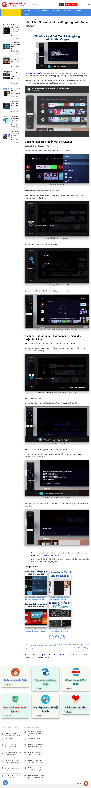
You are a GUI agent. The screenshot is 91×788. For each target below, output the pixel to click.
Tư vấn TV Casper (31, 19)
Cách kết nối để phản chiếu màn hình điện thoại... (15, 91)
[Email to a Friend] (57, 637)
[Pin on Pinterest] (60, 637)
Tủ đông (78, 10)
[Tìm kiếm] (61, 4)
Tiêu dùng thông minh (33, 655)
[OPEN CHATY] (86, 783)
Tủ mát (27, 14)
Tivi (36, 10)
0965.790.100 (72, 4)
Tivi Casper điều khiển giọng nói (37, 73)
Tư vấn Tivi (48, 655)
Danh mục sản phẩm (10, 14)
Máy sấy (45, 10)
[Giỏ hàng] (89, 4)
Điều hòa (67, 10)
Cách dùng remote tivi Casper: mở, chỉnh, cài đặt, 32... (15, 76)
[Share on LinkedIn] (64, 637)
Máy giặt (56, 10)
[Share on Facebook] (49, 637)
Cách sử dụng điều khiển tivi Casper (45, 555)
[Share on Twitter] (53, 637)
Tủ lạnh (27, 10)
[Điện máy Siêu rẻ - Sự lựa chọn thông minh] (14, 4)
